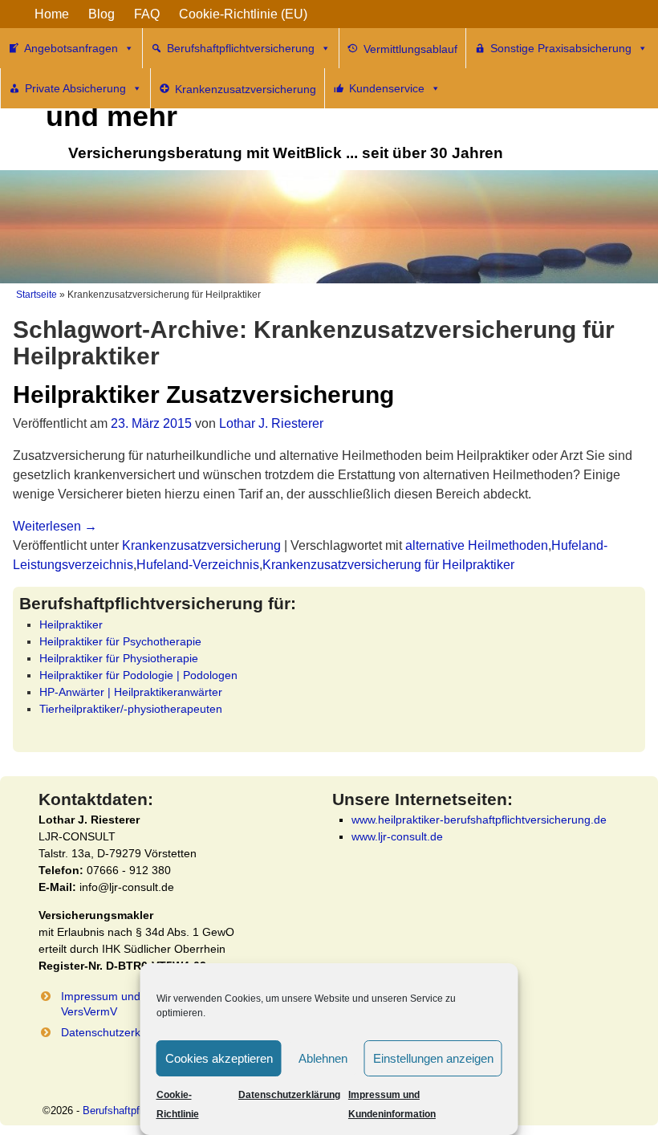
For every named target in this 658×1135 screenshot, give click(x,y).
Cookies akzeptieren (219, 1058)
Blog (101, 14)
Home (52, 14)
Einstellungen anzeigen (433, 1058)
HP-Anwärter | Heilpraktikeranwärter (130, 691)
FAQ (147, 14)
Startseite (36, 294)
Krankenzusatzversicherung (201, 545)
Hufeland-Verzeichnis (197, 565)
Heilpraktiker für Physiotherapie (118, 658)
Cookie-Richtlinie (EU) (243, 14)
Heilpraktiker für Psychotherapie (120, 641)
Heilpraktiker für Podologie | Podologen (138, 675)
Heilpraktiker (71, 624)
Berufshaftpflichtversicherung (241, 48)
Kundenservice (386, 88)
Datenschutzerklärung (289, 1094)
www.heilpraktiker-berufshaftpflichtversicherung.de (479, 819)
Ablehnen (323, 1058)
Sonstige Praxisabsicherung (561, 48)
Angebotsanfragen (71, 48)
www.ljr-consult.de (397, 836)
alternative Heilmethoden (476, 545)
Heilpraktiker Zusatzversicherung (203, 394)
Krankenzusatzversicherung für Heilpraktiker (388, 565)
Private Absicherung (75, 88)
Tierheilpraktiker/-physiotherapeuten (130, 708)
